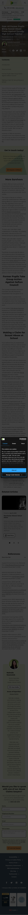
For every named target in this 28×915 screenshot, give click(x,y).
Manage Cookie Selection (13, 474)
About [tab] (23, 443)
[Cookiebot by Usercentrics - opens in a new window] (19, 439)
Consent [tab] (5, 443)
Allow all (14, 470)
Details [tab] (14, 443)
